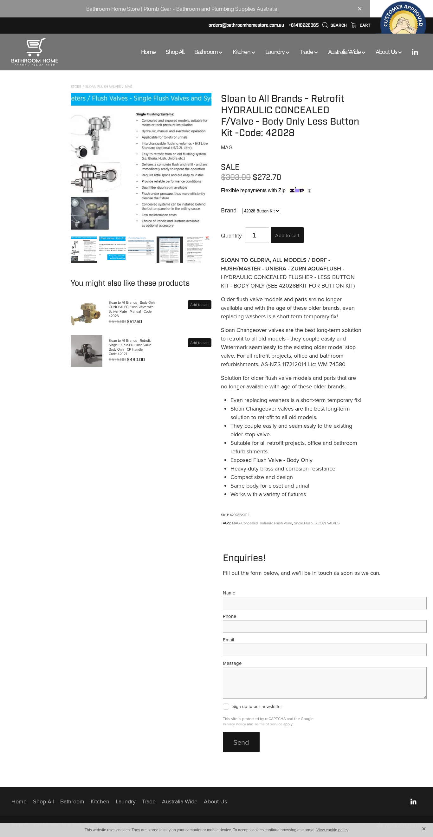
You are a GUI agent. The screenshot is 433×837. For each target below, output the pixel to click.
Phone (229, 616)
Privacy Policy (234, 724)
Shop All (175, 51)
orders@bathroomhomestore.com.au (246, 25)
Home (148, 51)
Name (229, 592)
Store (76, 86)
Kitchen (242, 51)
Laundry (275, 51)
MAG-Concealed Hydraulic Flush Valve (262, 523)
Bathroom (206, 51)
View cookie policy (332, 830)
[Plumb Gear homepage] (52, 52)
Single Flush (303, 523)
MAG (128, 86)
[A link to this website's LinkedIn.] (415, 52)
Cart (364, 25)
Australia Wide (345, 51)
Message (232, 663)
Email (228, 639)
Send (241, 742)
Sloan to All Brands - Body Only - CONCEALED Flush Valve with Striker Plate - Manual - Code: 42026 (133, 309)
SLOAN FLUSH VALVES (103, 86)
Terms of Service (268, 724)
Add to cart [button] (287, 235)
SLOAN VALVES (326, 523)
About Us (387, 51)
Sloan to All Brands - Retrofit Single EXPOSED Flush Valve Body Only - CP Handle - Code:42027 (130, 347)
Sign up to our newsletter (257, 707)
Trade (307, 51)
